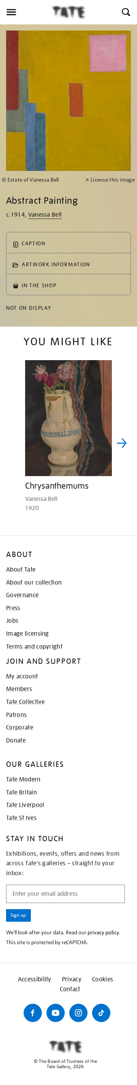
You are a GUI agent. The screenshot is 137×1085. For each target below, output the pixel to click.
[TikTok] (101, 1013)
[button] (125, 12)
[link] (40, 180)
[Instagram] (78, 1013)
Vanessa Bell (45, 215)
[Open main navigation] (25, 12)
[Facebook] (33, 1013)
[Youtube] (55, 1013)
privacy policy (103, 932)
